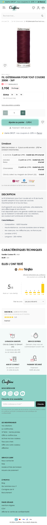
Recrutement (7, 493)
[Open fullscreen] (23, 47)
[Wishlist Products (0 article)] (33, 8)
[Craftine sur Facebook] (4, 393)
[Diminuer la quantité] (5, 112)
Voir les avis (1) (13, 84)
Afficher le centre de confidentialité (15, 512)
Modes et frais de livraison (12, 467)
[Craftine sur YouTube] (22, 393)
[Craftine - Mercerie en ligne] (14, 8)
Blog (3, 483)
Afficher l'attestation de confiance (34, 275)
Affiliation (5, 448)
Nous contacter (8, 461)
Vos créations (7, 426)
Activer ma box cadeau (11, 438)
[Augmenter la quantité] (23, 112)
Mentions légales (8, 505)
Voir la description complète (11, 105)
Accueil (4, 21)
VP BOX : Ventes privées (11, 432)
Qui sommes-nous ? (9, 486)
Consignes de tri (8, 489)
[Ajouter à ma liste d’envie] (5, 65)
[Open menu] (4, 7)
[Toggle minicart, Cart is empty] (43, 8)
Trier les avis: (18, 302)
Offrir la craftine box (9, 435)
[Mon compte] (38, 8)
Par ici (39, 133)
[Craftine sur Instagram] (10, 393)
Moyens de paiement (10, 470)
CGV (3, 508)
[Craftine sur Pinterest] (16, 393)
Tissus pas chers (7, 442)
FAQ (3, 464)
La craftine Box (7, 429)
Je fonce (41, 2)
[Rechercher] (42, 15)
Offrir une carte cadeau (11, 445)
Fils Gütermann (18, 21)
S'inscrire (40, 404)
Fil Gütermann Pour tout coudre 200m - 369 (35, 21)
